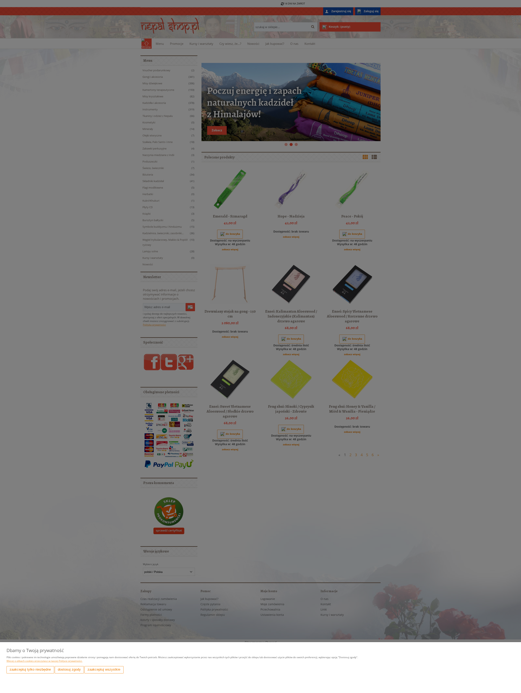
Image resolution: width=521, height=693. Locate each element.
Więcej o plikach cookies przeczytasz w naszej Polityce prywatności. (44, 661)
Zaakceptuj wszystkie (104, 669)
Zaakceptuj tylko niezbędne (30, 669)
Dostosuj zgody (69, 669)
